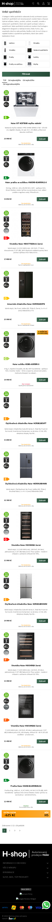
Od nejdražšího (28, 80)
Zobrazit (42, 139)
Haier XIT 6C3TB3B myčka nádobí (26, 123)
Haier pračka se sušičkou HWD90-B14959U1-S (26, 182)
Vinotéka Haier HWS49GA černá (26, 666)
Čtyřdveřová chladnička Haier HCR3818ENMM (26, 604)
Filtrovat (26, 74)
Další (19, 830)
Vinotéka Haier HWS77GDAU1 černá (26, 244)
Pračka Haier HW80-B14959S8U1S (26, 786)
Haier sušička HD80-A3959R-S (26, 364)
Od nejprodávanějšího (11, 84)
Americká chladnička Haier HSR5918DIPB (26, 304)
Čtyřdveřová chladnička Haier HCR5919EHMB (26, 484)
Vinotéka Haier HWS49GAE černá (26, 726)
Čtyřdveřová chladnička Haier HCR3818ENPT (26, 423)
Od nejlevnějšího (14, 80)
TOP (4, 80)
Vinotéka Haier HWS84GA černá (26, 545)
